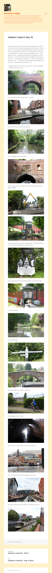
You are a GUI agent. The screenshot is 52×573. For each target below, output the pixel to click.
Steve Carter (19, 542)
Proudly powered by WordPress (14, 570)
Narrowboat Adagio (12, 13)
